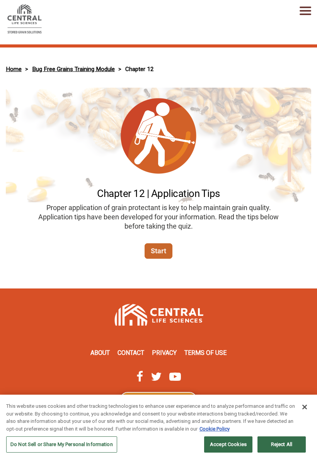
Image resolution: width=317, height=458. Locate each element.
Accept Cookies (228, 444)
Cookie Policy (214, 429)
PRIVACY (164, 352)
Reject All (281, 444)
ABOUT (100, 352)
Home (14, 69)
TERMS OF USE (205, 352)
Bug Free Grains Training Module (73, 69)
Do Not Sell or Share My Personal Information (61, 444)
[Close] (304, 407)
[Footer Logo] (158, 316)
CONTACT (131, 352)
